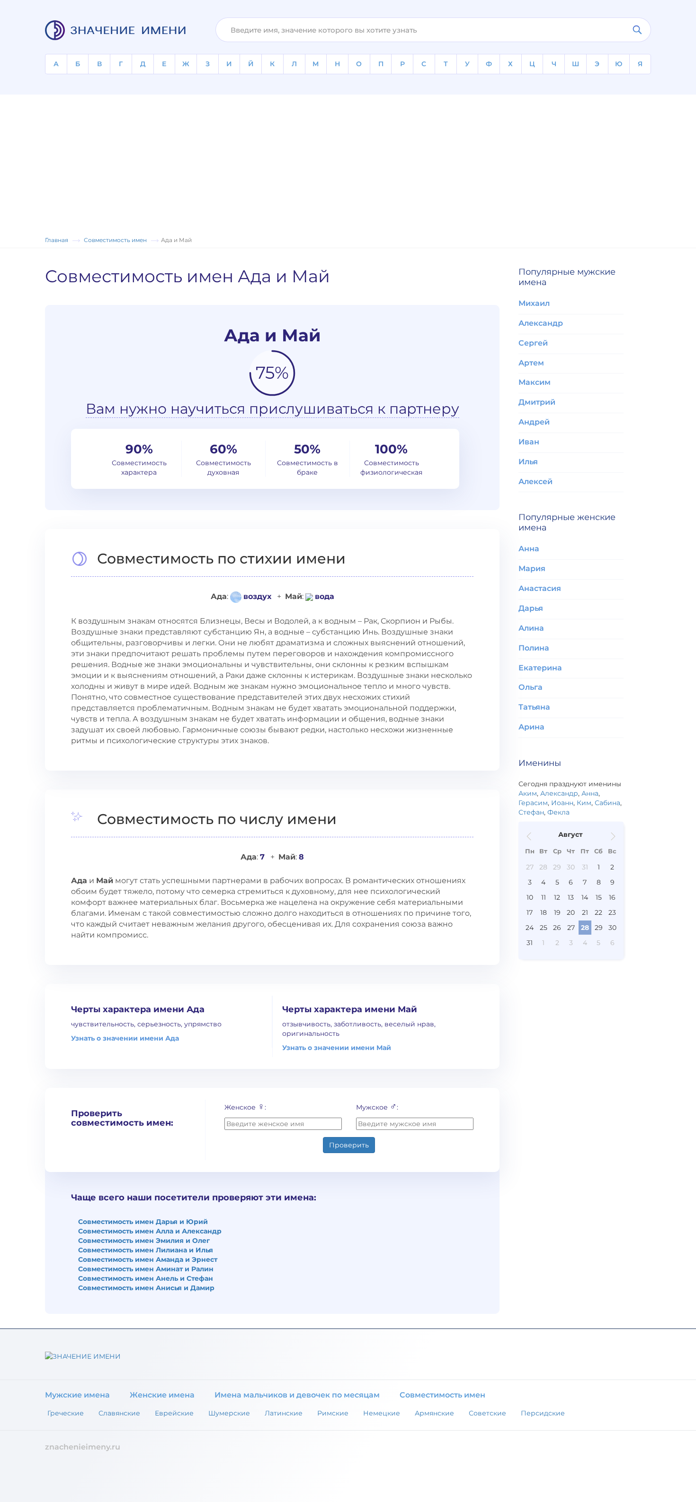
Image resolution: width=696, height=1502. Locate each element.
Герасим (533, 803)
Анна (528, 548)
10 (529, 897)
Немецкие (381, 1413)
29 (557, 867)
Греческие (65, 1413)
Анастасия (539, 588)
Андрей (534, 421)
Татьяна (534, 707)
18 (543, 912)
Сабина (607, 803)
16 (612, 897)
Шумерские (229, 1413)
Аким (527, 793)
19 (557, 912)
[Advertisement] (348, 161)
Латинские (284, 1413)
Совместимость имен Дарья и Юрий (143, 1221)
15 (599, 897)
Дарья (530, 608)
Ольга (530, 687)
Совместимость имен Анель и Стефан (145, 1278)
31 (585, 867)
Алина (531, 628)
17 (529, 912)
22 (598, 912)
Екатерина (540, 667)
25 (543, 927)
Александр (540, 323)
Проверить (349, 1145)
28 (543, 867)
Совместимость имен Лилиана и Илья (145, 1250)
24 (530, 927)
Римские (332, 1413)
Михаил (534, 303)
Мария (531, 568)
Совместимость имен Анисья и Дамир (146, 1288)
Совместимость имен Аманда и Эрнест (147, 1259)
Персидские (543, 1413)
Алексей (535, 481)
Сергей (533, 343)
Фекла (558, 812)
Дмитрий (536, 402)
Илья (528, 461)
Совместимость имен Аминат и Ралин (146, 1269)
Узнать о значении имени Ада (125, 1038)
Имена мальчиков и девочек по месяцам (297, 1394)
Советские (487, 1413)
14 (584, 897)
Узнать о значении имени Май (336, 1047)
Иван (528, 441)
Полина (533, 647)
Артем (531, 362)
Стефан (531, 812)
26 (557, 927)
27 (530, 867)
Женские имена (162, 1394)
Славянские (119, 1413)
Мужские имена (77, 1394)
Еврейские (174, 1413)
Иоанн (562, 803)
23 (612, 912)
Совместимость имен (442, 1394)
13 (571, 897)
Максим (534, 382)
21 (585, 912)
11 (543, 897)
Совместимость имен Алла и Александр (150, 1231)
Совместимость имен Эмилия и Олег (144, 1240)
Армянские (434, 1413)
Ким (584, 803)
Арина (531, 726)
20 (571, 912)
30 (571, 867)
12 (557, 897)
